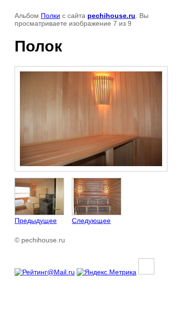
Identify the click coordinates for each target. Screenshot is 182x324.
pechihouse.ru (111, 15)
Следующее (91, 220)
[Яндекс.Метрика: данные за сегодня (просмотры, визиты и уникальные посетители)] (106, 272)
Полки (50, 15)
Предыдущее (36, 220)
